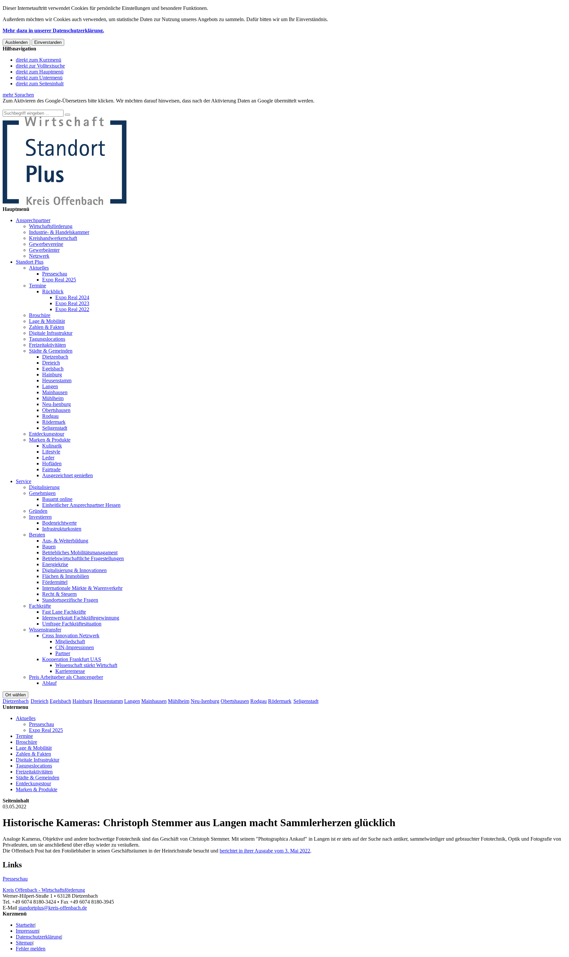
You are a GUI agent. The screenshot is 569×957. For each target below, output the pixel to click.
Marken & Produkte (49, 440)
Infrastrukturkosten (61, 529)
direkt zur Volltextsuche (40, 66)
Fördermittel (55, 582)
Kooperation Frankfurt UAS (71, 659)
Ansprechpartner (33, 220)
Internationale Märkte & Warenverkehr (82, 588)
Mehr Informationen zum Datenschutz (42, 106)
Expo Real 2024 (72, 297)
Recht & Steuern (59, 594)
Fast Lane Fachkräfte (64, 612)
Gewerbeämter (44, 250)
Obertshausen (56, 410)
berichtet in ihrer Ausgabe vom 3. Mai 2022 (265, 851)
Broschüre (39, 315)
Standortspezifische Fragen (70, 600)
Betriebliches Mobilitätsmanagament (80, 552)
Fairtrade (51, 469)
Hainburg (52, 374)
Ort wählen (15, 694)
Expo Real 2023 (72, 303)
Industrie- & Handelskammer (59, 232)
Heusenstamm (56, 380)
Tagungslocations (47, 339)
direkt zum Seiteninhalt (40, 83)
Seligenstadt (54, 428)
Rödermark (54, 422)
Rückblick (53, 291)
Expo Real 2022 (72, 309)
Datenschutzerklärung (38, 937)
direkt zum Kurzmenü (38, 60)
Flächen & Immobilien (65, 576)
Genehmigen (42, 493)
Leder (48, 457)
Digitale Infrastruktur (50, 333)
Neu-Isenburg (56, 404)
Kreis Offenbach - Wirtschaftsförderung (44, 890)
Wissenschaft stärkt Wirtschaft (86, 665)
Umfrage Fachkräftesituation (71, 623)
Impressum (27, 931)
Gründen (38, 511)
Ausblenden (16, 42)
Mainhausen (55, 392)
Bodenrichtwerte (59, 523)
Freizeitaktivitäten (47, 345)
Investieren (40, 517)
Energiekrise (55, 564)
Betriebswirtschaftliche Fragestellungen (83, 558)
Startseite (25, 925)
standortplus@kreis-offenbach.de (52, 908)
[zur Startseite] (64, 203)
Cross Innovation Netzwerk (70, 635)
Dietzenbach (55, 357)
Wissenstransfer (45, 629)
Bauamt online (57, 499)
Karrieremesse (70, 671)
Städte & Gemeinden (50, 351)
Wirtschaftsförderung (50, 226)
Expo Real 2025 (59, 279)
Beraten (37, 534)
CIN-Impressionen (74, 647)
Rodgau (50, 416)
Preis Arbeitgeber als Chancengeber (66, 677)
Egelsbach (53, 368)
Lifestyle (51, 451)
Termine (37, 285)
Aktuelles (39, 268)
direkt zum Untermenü (39, 77)
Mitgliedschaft (70, 641)
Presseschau (54, 273)
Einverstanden (48, 42)
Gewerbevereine (46, 244)
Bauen (49, 546)
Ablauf (49, 683)
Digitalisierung (44, 487)
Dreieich (51, 362)
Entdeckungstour (46, 434)
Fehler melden (30, 948)
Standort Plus (29, 262)
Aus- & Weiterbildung (65, 540)
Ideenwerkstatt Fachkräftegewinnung (80, 618)
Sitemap (24, 942)
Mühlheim (53, 398)
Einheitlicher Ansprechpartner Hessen (81, 505)
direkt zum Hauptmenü (40, 71)
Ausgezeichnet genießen (67, 475)
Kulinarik (52, 446)
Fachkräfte (40, 606)
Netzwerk (39, 256)
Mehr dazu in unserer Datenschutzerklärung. (53, 30)
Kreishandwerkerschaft (53, 238)
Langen (50, 386)
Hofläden (52, 463)
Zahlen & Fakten (46, 327)
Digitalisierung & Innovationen (74, 570)
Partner (62, 653)
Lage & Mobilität (47, 321)
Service (23, 481)
